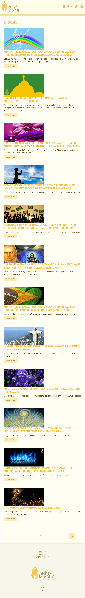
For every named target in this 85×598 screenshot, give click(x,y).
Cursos (42, 552)
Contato (42, 588)
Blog (42, 590)
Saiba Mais (10, 66)
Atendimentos (42, 557)
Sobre (42, 585)
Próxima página (72, 536)
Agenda (42, 554)
